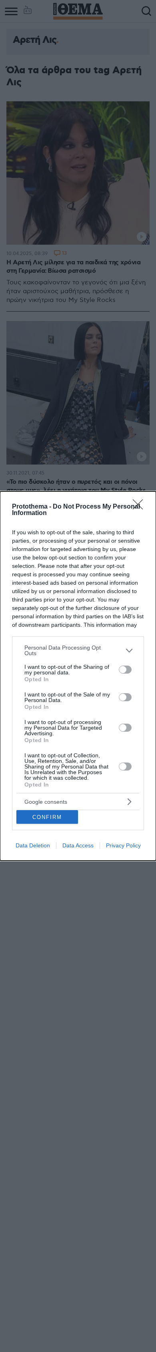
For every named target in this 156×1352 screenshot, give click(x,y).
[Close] (140, 507)
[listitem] (78, 650)
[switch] (125, 670)
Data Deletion (33, 845)
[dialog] (78, 676)
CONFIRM (47, 817)
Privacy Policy (123, 845)
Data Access (78, 845)
